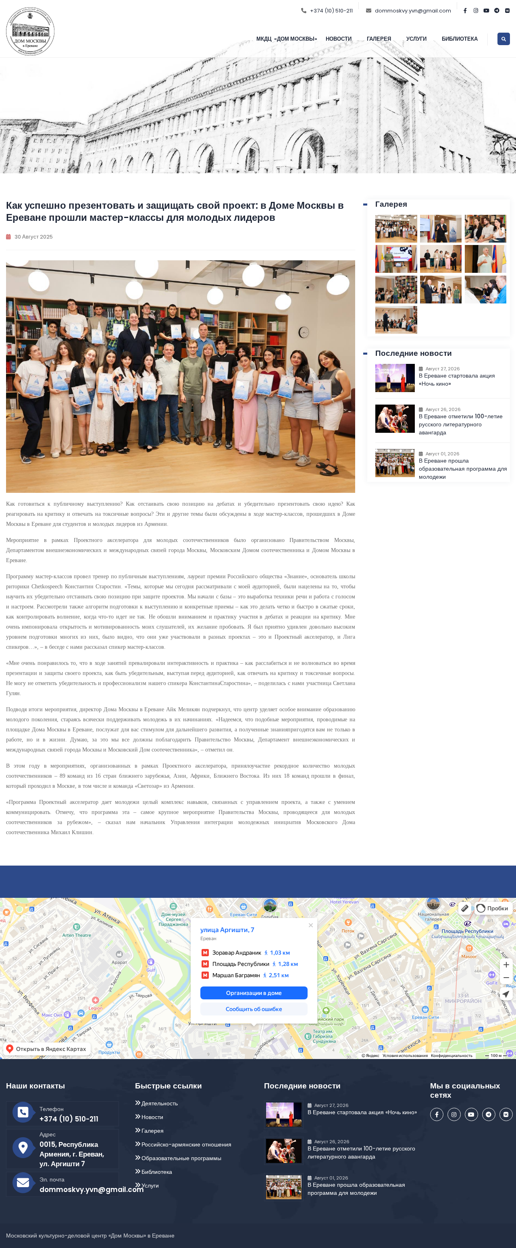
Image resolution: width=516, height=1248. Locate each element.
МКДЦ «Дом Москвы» (286, 39)
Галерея (379, 39)
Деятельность (159, 1103)
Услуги (416, 39)
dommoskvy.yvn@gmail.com (413, 11)
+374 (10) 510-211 (331, 11)
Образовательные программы (181, 1158)
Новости (339, 39)
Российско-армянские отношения (186, 1144)
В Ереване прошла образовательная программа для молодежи (463, 469)
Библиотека (460, 39)
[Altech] (30, 31)
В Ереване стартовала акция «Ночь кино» (362, 1112)
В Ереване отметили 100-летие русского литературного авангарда (461, 424)
